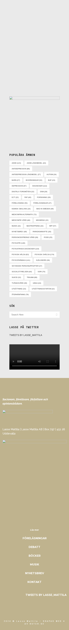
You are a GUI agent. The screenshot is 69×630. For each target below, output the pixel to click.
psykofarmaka (21, 260)
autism (51, 174)
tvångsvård (19, 283)
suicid (16, 277)
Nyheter (38, 57)
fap (27, 197)
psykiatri (18, 243)
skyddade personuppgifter (27, 266)
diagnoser (39, 186)
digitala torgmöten (23, 192)
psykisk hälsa (20, 254)
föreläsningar (42, 203)
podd (48, 237)
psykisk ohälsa (44, 254)
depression (19, 186)
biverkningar (34, 180)
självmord (43, 260)
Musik (34, 564)
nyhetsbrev (19, 232)
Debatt (34, 547)
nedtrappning (34, 226)
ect (15, 197)
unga (37, 283)
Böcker (35, 555)
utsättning (19, 289)
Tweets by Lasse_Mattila (25, 335)
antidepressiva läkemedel (26, 174)
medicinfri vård (21, 220)
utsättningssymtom (43, 289)
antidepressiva (21, 169)
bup (51, 180)
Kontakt (34, 582)
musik (16, 226)
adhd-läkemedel (36, 163)
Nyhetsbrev (34, 573)
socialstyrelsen (22, 272)
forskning (44, 197)
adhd (16, 163)
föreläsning (19, 203)
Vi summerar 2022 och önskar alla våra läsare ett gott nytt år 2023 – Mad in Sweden (34, 72)
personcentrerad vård (25, 237)
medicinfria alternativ (24, 214)
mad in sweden (45, 209)
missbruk (42, 220)
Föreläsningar (35, 538)
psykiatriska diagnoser (25, 249)
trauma (32, 277)
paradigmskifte (42, 232)
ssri (41, 272)
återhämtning (20, 294)
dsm (43, 192)
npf (52, 226)
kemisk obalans (21, 209)
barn (16, 180)
